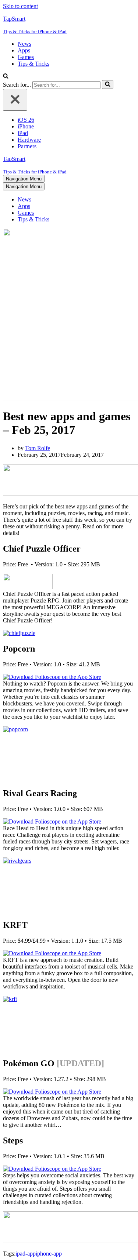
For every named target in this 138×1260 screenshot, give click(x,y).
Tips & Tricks (33, 64)
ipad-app (25, 1253)
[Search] (5, 76)
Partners (27, 146)
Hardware (29, 140)
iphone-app (49, 1253)
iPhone (26, 126)
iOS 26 (26, 120)
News (24, 44)
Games (26, 57)
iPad (23, 133)
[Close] (15, 100)
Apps (24, 50)
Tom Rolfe (37, 448)
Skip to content (20, 6)
